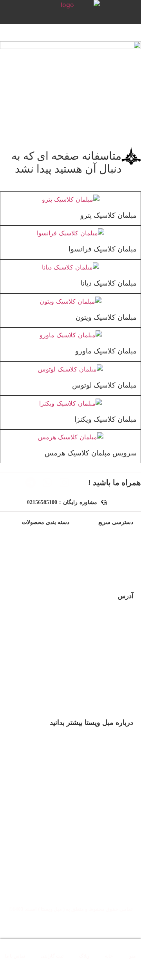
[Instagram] (64, 482)
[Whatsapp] (47, 482)
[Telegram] (30, 482)
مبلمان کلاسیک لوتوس (104, 385)
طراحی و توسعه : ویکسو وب (70, 925)
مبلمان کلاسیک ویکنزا (105, 419)
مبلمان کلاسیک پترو (108, 215)
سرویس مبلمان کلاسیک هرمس (91, 453)
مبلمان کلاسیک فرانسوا (103, 249)
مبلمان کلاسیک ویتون (106, 317)
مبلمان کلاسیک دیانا (109, 283)
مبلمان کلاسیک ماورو (106, 351)
